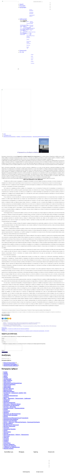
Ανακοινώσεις (7, 381)
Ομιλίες (5, 430)
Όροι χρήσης (36, 454)
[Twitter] (4, 317)
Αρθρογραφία (23, 19)
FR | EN (22, 52)
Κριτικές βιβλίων (8, 423)
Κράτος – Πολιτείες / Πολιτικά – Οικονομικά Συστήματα (28, 25)
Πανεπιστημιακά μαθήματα (31, 15)
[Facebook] (2, 317)
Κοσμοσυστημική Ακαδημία (10, 419)
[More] (10, 317)
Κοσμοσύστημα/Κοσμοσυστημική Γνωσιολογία (41, 136)
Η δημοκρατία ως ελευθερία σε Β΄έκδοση (28, 152)
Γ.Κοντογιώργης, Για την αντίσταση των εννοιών (11, 324)
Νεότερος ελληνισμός (25, 33)
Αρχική (21, 4)
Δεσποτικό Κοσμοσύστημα (22, 29)
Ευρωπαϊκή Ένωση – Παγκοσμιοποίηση (13, 408)
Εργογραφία (23, 7)
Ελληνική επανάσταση (25, 31)
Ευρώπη (28, 42)
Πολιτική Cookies (37, 457)
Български (32, 63)
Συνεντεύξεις (7, 443)
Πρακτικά (6, 437)
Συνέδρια (5, 441)
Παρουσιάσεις (7, 432)
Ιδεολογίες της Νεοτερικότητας (12, 413)
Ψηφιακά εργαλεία (8, 448)
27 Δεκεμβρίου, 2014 (7, 135)
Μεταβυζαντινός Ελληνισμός (11, 425)
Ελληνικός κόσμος (25, 21)
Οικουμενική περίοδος (25, 27)
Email (3, 340)
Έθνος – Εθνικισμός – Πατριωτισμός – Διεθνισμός (17, 398)
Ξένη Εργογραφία (22, 458)
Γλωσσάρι (21, 25)
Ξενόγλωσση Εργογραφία (31, 13)
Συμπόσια (6, 440)
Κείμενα (5, 416)
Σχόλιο (3, 350)
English (32, 56)
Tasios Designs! (33, 471)
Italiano (32, 59)
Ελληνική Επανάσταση (9, 402)
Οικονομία (6, 427)
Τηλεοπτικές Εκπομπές (9, 445)
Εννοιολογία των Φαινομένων (26, 136)
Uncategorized (7, 379)
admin (4, 133)
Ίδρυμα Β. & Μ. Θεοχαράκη (10, 415)
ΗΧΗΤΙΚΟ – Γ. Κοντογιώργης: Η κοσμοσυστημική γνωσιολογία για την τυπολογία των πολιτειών (20, 323)
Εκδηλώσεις (6, 399)
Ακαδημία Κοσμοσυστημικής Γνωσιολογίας (54, 455)
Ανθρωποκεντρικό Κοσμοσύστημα (9, 136)
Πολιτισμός (31, 22)
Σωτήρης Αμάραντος (9, 444)
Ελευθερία (28, 29)
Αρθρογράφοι (7, 387)
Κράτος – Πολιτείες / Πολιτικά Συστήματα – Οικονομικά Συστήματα (21, 422)
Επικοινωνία (23, 50)
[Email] (7, 317)
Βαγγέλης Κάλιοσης (8, 388)
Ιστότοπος (4, 341)
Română (32, 61)
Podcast (5, 377)
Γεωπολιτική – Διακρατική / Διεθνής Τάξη (14, 393)
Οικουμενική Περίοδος (9, 429)
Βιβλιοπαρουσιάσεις (8, 391)
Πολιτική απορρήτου (38, 456)
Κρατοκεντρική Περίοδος (10, 420)
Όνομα (3, 338)
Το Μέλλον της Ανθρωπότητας (11, 447)
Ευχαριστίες (6, 411)
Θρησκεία (31, 21)
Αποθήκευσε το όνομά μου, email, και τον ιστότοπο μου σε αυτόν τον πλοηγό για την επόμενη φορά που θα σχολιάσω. (24, 343)
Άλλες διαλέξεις (7, 380)
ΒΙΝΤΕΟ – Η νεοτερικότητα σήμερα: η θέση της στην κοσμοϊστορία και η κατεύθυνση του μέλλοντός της (21, 322)
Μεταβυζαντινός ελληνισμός (26, 29)
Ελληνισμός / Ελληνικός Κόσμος (12, 404)
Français (32, 54)
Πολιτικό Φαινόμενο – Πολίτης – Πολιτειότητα (29, 39)
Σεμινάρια (6, 438)
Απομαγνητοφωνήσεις (9, 384)
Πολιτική (5, 433)
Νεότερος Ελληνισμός (9, 426)
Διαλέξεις (6, 397)
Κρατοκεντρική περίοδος (25, 25)
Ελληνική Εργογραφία (31, 10)
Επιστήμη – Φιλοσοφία (9, 406)
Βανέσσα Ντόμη (7, 390)
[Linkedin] (5, 317)
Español (32, 57)
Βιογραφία (22, 6)
